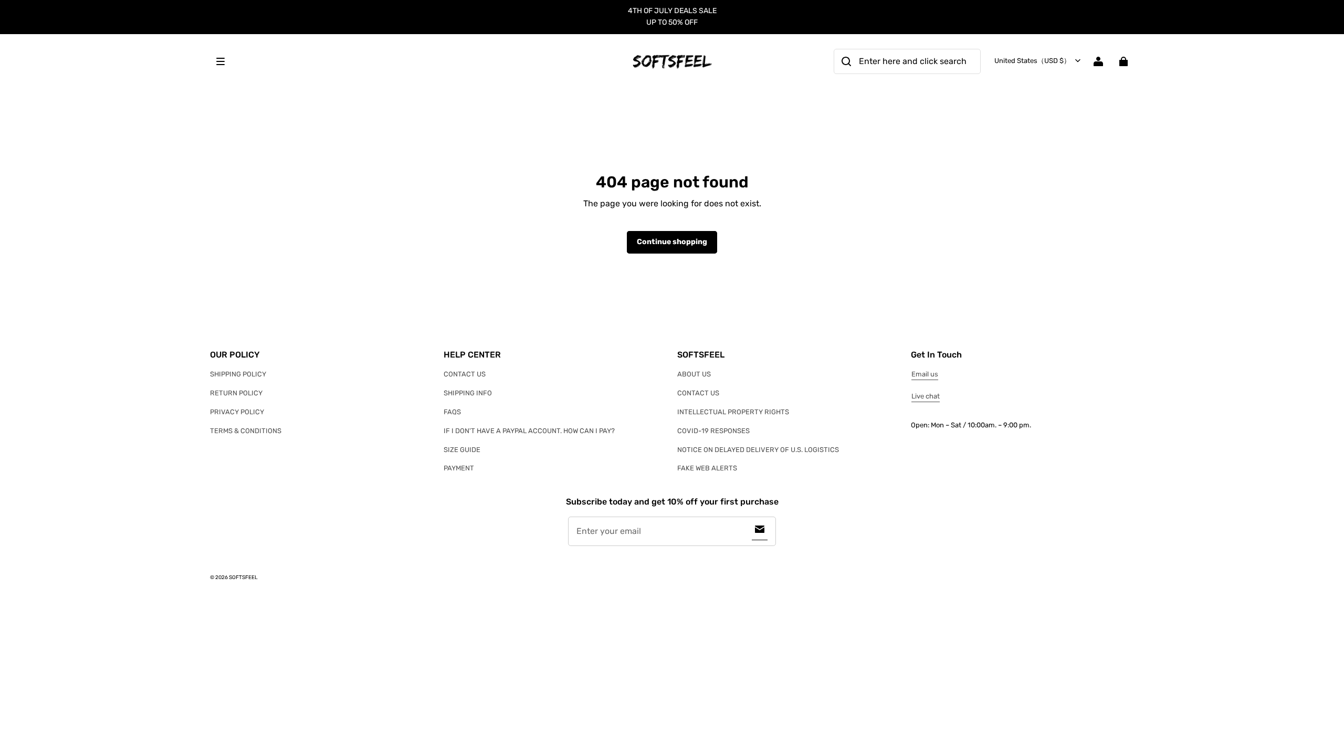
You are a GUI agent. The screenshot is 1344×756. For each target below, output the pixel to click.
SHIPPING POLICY (238, 374)
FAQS (452, 412)
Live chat (925, 396)
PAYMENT (459, 468)
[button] (418, 61)
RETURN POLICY (236, 393)
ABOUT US (694, 374)
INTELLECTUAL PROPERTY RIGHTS (733, 412)
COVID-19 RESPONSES (713, 431)
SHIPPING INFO (468, 393)
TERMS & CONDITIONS (245, 431)
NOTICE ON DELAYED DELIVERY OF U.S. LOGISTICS (758, 450)
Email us (924, 374)
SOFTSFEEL (243, 577)
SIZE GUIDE (462, 450)
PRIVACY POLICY (237, 412)
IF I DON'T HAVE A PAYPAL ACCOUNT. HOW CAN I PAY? (529, 431)
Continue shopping (672, 241)
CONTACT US (465, 374)
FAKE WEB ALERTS (707, 468)
